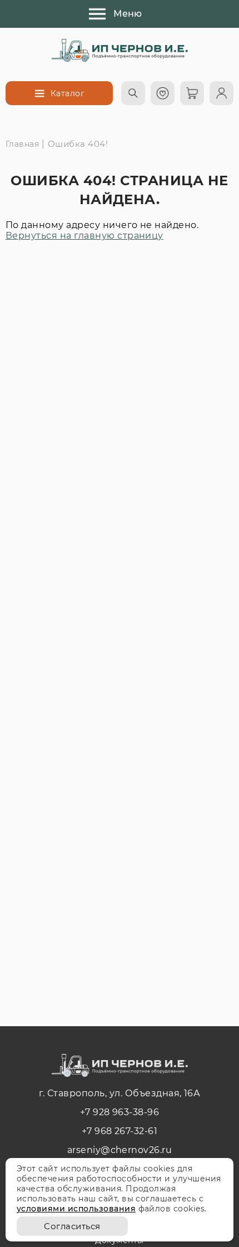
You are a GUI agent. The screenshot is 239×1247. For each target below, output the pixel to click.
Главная (22, 144)
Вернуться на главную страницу (84, 235)
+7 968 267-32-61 (120, 1131)
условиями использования (76, 1209)
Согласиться (72, 1226)
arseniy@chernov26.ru (119, 1150)
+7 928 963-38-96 (120, 1112)
